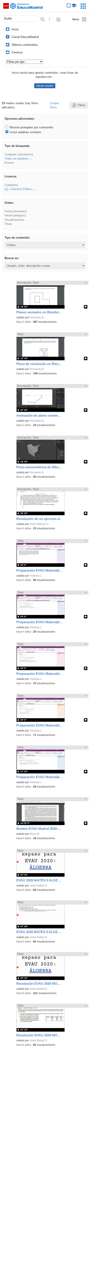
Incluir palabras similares (25, 132)
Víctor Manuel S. (39, 524)
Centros (17, 52)
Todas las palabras (16, 158)
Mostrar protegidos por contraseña (31, 127)
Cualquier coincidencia (19, 154)
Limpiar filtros (54, 105)
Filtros (81, 105)
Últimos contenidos (25, 44)
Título (8, 224)
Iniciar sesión (44, 85)
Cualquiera (11, 185)
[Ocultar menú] (79, 19)
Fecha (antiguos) (15, 215)
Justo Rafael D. (39, 885)
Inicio (15, 29)
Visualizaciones (14, 219)
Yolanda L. (36, 575)
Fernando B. (37, 317)
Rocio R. (35, 834)
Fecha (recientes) (16, 211)
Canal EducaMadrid (25, 37)
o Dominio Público (18, 189)
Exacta (9, 162)
